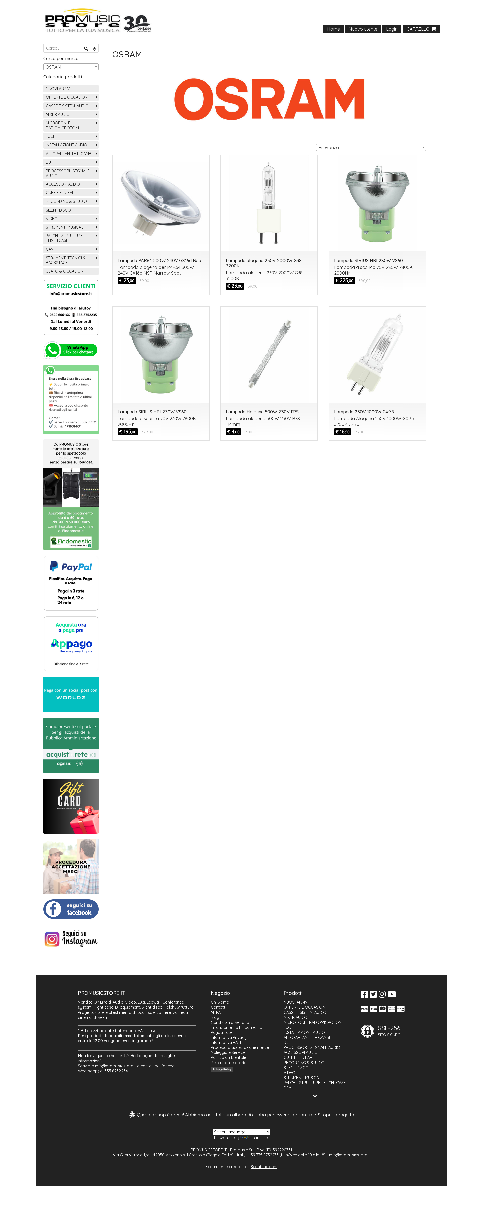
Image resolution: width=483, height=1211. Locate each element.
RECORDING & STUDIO (66, 201)
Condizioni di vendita (230, 1022)
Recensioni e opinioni (230, 1062)
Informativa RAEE (227, 1042)
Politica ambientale (228, 1057)
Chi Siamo (220, 1002)
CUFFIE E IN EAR (60, 192)
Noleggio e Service (228, 1052)
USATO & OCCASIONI (65, 271)
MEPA (216, 1012)
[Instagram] (382, 995)
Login (392, 29)
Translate (259, 1138)
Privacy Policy (222, 1069)
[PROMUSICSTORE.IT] (242, 20)
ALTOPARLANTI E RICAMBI (69, 153)
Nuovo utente (363, 29)
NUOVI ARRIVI (58, 88)
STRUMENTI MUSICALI (65, 227)
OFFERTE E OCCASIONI (67, 97)
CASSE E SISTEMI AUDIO (67, 105)
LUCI (50, 136)
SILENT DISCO (58, 210)
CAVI (50, 249)
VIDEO (52, 218)
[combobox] (371, 147)
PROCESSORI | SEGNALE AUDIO (68, 173)
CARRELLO (419, 29)
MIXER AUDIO (58, 114)
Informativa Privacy (229, 1037)
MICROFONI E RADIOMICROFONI (62, 125)
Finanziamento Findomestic (236, 1027)
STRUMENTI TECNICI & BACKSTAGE (66, 260)
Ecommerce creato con (241, 1166)
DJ (48, 162)
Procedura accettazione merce (240, 1047)
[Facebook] (364, 995)
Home (333, 29)
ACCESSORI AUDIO (63, 184)
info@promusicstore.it (115, 1065)
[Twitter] (373, 995)
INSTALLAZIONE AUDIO (66, 144)
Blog (215, 1017)
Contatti (218, 1007)
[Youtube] (391, 995)
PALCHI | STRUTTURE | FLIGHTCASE (65, 238)
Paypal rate (221, 1032)
